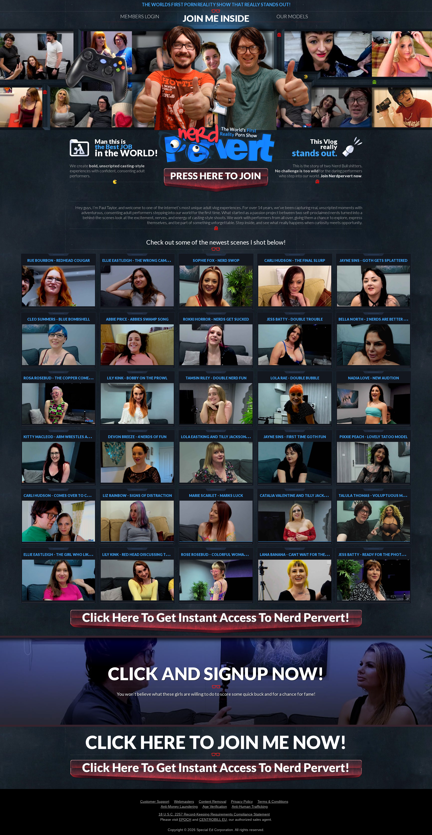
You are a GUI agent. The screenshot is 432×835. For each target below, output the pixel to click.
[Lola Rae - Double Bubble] (294, 403)
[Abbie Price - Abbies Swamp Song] (137, 344)
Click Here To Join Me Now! (216, 742)
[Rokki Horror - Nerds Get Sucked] (216, 344)
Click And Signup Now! (216, 673)
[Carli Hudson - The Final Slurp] (294, 286)
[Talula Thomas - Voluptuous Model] (373, 521)
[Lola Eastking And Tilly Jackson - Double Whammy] (216, 462)
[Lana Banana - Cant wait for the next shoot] (294, 580)
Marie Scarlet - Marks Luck (216, 495)
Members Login (139, 16)
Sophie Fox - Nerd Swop (216, 260)
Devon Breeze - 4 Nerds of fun (137, 437)
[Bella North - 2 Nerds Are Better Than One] (373, 344)
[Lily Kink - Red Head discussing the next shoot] (137, 580)
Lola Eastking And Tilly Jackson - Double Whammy (231, 437)
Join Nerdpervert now (341, 175)
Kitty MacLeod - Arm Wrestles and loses (64, 437)
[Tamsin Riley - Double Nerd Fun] (216, 403)
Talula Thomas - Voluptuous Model (375, 495)
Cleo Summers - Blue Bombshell (58, 319)
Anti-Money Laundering (179, 806)
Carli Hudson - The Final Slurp (294, 260)
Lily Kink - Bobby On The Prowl (137, 378)
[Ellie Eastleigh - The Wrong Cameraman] (137, 286)
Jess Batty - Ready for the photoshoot (378, 554)
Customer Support (154, 801)
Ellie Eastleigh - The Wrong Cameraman (142, 260)
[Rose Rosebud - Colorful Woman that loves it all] (216, 580)
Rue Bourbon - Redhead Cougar (58, 260)
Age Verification (214, 806)
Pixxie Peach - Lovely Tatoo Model (374, 437)
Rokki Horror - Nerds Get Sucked (216, 319)
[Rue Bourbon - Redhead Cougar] (58, 286)
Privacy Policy (242, 801)
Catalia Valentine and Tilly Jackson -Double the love (313, 495)
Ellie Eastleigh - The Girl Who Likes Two (63, 554)
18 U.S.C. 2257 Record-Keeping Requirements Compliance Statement (214, 814)
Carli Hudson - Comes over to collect (62, 495)
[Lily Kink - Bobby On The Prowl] (137, 403)
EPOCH (185, 819)
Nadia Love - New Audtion (373, 378)
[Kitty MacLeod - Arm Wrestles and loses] (58, 462)
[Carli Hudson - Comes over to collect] (58, 521)
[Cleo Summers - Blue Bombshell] (58, 344)
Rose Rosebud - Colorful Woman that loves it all (231, 554)
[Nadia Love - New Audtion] (373, 403)
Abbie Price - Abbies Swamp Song (137, 319)
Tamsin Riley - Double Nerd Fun (216, 378)
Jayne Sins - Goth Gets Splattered (374, 260)
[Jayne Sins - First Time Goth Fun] (294, 462)
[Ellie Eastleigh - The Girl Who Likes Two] (58, 580)
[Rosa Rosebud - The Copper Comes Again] (58, 403)
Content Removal (212, 801)
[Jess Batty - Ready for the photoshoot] (373, 580)
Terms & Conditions (273, 801)
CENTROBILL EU (213, 819)
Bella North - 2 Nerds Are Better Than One (380, 319)
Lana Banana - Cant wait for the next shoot (305, 554)
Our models (292, 16)
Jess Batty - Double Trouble (295, 319)
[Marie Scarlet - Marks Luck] (216, 521)
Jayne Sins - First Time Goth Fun (295, 437)
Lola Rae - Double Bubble (294, 378)
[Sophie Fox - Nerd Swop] (216, 286)
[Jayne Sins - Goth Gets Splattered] (373, 286)
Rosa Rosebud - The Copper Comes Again (63, 378)
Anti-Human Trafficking (250, 806)
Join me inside (216, 18)
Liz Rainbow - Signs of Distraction (137, 495)
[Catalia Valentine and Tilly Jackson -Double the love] (294, 521)
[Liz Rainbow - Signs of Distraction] (137, 521)
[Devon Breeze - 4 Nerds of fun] (137, 462)
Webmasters (184, 801)
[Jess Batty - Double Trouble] (294, 344)
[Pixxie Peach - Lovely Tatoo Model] (373, 462)
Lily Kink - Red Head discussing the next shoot (148, 554)
